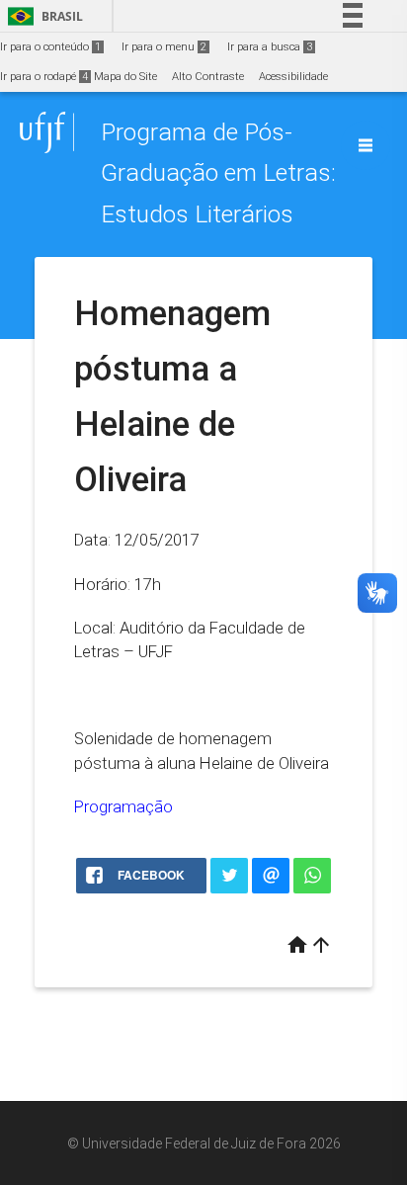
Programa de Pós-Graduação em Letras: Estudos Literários (218, 173)
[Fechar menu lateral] (365, 145)
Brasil (41, 16)
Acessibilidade (293, 76)
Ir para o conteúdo (50, 47)
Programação (123, 806)
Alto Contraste (208, 76)
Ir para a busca (269, 47)
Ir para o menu (164, 47)
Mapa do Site (125, 76)
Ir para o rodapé (44, 76)
